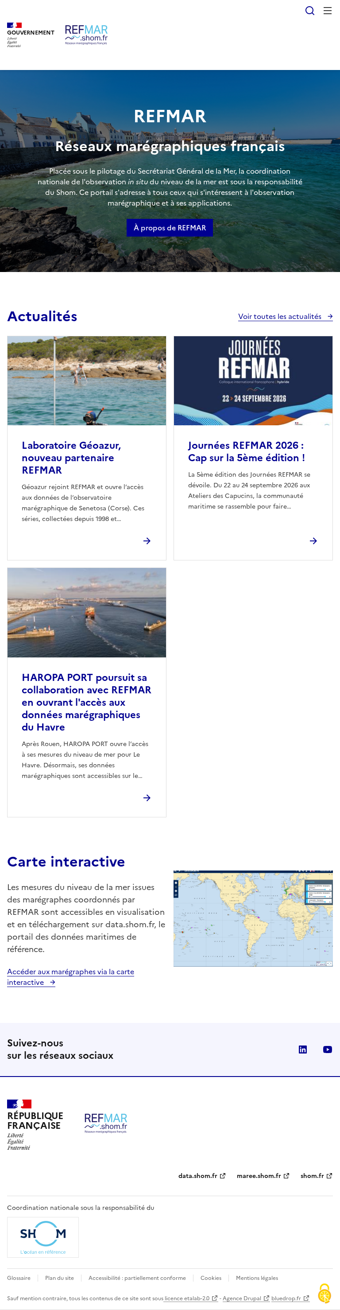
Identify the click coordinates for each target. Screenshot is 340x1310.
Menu (327, 10)
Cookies (211, 1278)
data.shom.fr (197, 1176)
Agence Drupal (242, 1298)
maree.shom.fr (259, 1176)
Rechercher (310, 10)
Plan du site (59, 1278)
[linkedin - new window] (303, 1049)
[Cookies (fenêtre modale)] (324, 1294)
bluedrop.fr (286, 1298)
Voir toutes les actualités (280, 316)
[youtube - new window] (327, 1049)
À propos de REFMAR (170, 227)
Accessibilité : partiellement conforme (137, 1278)
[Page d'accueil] (86, 35)
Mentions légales (257, 1278)
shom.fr (312, 1176)
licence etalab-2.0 (186, 1298)
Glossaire (19, 1278)
